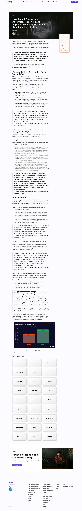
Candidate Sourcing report (35, 319)
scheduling (43, 155)
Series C (45, 53)
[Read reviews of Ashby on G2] (12, 486)
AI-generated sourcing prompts (26, 291)
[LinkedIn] (11, 506)
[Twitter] (9, 506)
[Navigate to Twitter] (9, 506)
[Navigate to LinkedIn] (11, 506)
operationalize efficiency (21, 67)
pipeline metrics (29, 215)
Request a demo (43, 351)
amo (27, 84)
